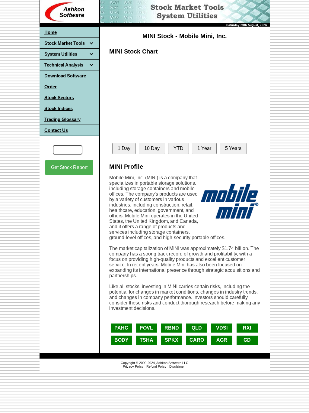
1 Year (204, 148)
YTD (178, 148)
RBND (171, 327)
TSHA (146, 340)
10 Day (152, 148)
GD (247, 340)
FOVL (146, 327)
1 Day (124, 148)
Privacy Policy (133, 366)
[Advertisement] (69, 229)
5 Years (233, 148)
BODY (121, 340)
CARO (197, 340)
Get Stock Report (69, 167)
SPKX (171, 340)
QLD (197, 327)
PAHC (121, 327)
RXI (247, 327)
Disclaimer (177, 366)
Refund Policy (156, 366)
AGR (221, 340)
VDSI (222, 327)
